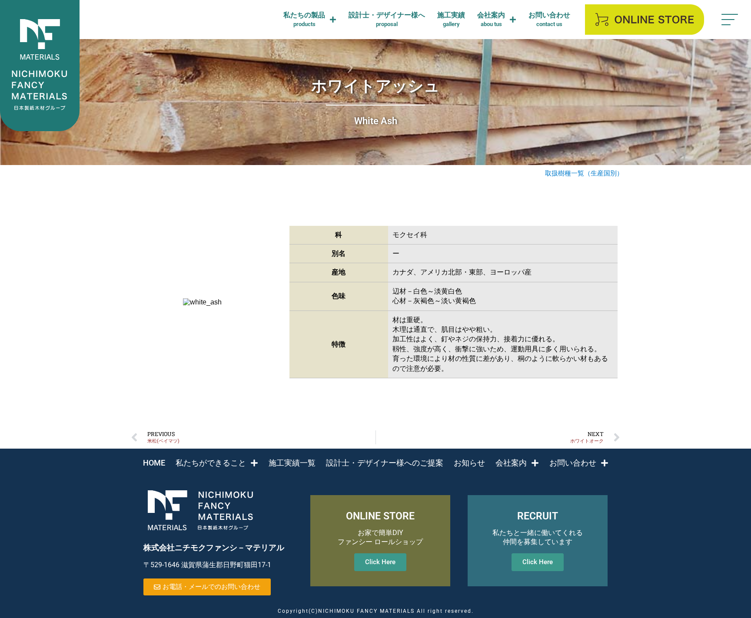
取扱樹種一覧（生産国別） (584, 173)
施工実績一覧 (292, 462)
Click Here (380, 562)
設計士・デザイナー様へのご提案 (384, 462)
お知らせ (469, 462)
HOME (154, 462)
